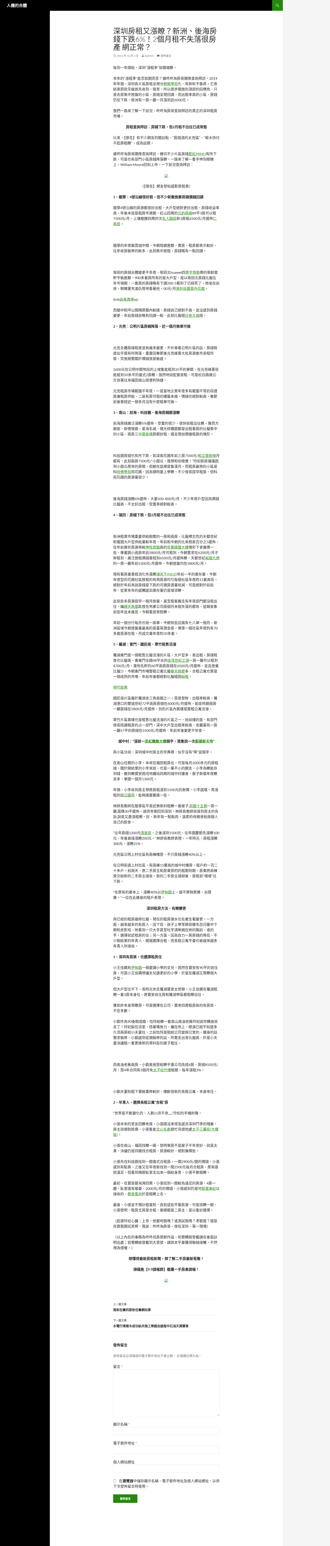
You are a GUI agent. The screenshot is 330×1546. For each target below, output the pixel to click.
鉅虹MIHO (197, 154)
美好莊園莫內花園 (190, 288)
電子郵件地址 (125, 1443)
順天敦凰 (131, 606)
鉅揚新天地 (204, 741)
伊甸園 (166, 892)
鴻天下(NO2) (166, 574)
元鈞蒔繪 (185, 213)
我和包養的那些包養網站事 (132, 1307)
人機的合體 (17, 5)
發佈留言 (166, 55)
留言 (117, 1366)
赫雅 (185, 676)
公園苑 (129, 795)
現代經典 (120, 687)
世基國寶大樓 (178, 547)
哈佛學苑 (124, 472)
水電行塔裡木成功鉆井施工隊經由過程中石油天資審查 (151, 1323)
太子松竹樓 (162, 1070)
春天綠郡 (178, 671)
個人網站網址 (124, 1462)
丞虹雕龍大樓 (155, 741)
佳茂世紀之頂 (178, 660)
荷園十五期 (198, 806)
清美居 (146, 833)
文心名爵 (163, 1129)
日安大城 (192, 315)
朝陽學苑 (170, 84)
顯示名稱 (121, 1424)
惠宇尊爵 (192, 272)
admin (149, 55)
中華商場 (145, 434)
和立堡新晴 (207, 455)
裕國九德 (212, 558)
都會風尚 (135, 1194)
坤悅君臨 (152, 547)
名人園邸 (169, 218)
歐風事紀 (209, 1188)
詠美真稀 (127, 299)
